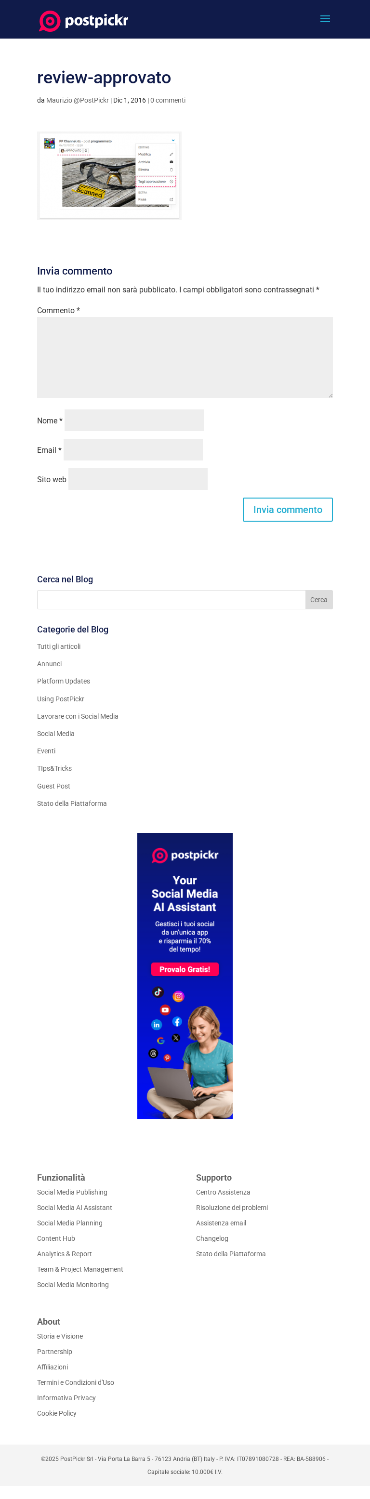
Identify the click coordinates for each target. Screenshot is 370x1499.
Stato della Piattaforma (72, 803)
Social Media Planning (70, 1223)
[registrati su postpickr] (185, 975)
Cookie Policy (57, 1413)
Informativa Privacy (66, 1398)
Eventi (46, 751)
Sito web (51, 479)
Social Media (56, 733)
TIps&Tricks (54, 768)
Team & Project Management (80, 1269)
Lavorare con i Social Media (78, 716)
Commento (58, 310)
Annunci (49, 664)
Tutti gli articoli (58, 646)
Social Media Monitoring (73, 1285)
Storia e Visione (60, 1336)
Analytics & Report (64, 1254)
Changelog (212, 1238)
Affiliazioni (52, 1367)
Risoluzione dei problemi (232, 1207)
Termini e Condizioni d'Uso (75, 1382)
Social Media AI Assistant (74, 1207)
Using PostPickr (60, 699)
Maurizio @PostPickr (77, 100)
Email (49, 450)
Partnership (54, 1351)
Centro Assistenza (223, 1192)
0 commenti (167, 100)
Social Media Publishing (72, 1192)
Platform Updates (63, 681)
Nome (50, 420)
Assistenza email (221, 1223)
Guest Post (53, 786)
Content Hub (56, 1238)
